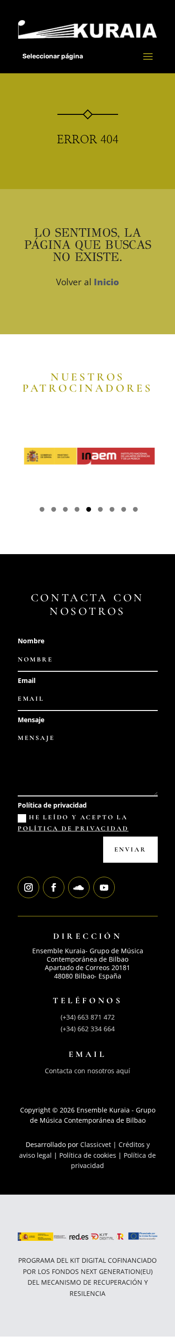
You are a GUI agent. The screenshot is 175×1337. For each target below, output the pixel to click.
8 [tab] (123, 510)
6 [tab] (100, 510)
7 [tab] (112, 510)
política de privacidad (73, 828)
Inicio (106, 282)
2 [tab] (53, 510)
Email (26, 680)
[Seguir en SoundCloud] (79, 887)
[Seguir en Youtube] (104, 887)
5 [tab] (88, 510)
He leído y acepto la (73, 822)
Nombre (31, 640)
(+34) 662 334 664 (88, 1028)
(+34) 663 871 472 (88, 1017)
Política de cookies (87, 1155)
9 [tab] (135, 510)
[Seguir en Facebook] (53, 887)
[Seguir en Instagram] (28, 887)
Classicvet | (99, 1144)
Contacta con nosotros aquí (87, 1070)
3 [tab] (65, 510)
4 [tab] (77, 510)
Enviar (130, 849)
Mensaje (31, 719)
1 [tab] (42, 510)
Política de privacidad (52, 805)
